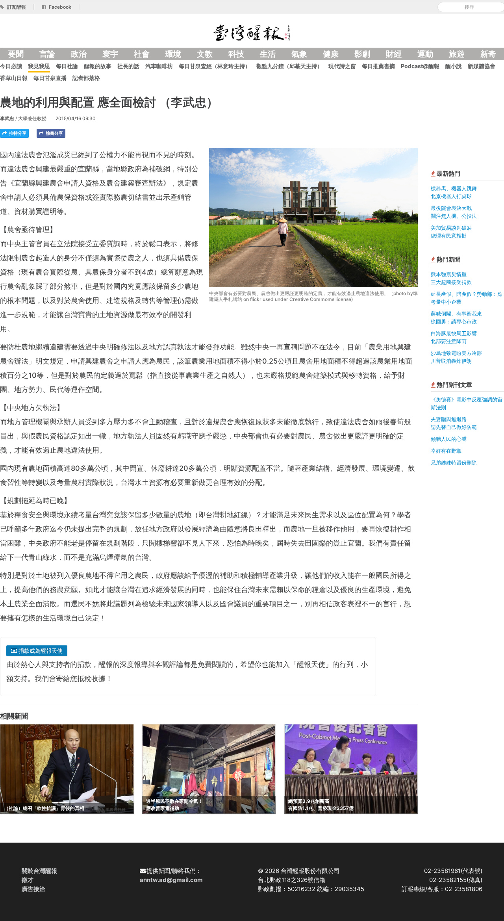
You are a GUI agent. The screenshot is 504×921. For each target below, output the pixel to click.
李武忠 (7, 118)
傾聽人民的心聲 (449, 439)
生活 (268, 54)
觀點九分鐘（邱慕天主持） (289, 66)
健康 (331, 54)
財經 (394, 54)
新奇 (488, 54)
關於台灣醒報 (39, 871)
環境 (173, 54)
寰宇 (110, 54)
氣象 (299, 54)
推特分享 (17, 133)
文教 (205, 54)
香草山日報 (14, 77)
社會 (142, 54)
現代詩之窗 (342, 66)
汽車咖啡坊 (159, 66)
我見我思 (39, 66)
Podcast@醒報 (420, 66)
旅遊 (457, 54)
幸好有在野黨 (446, 451)
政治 (79, 54)
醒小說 (453, 66)
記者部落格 (86, 77)
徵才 (27, 880)
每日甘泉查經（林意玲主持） (214, 66)
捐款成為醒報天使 (40, 650)
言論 (47, 54)
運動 (425, 54)
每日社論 (67, 66)
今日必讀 (11, 66)
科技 (236, 54)
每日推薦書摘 (378, 66)
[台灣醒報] (252, 31)
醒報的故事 (97, 66)
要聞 (16, 54)
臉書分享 (53, 133)
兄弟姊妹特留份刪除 (454, 462)
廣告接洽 (33, 889)
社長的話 (128, 66)
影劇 (362, 54)
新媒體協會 (481, 66)
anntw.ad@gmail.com (171, 880)
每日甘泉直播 (50, 77)
